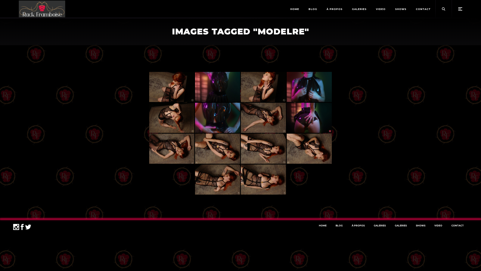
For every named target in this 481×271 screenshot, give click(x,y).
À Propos (358, 225)
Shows (420, 225)
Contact (457, 225)
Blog (339, 225)
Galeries (380, 225)
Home (323, 225)
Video (438, 225)
